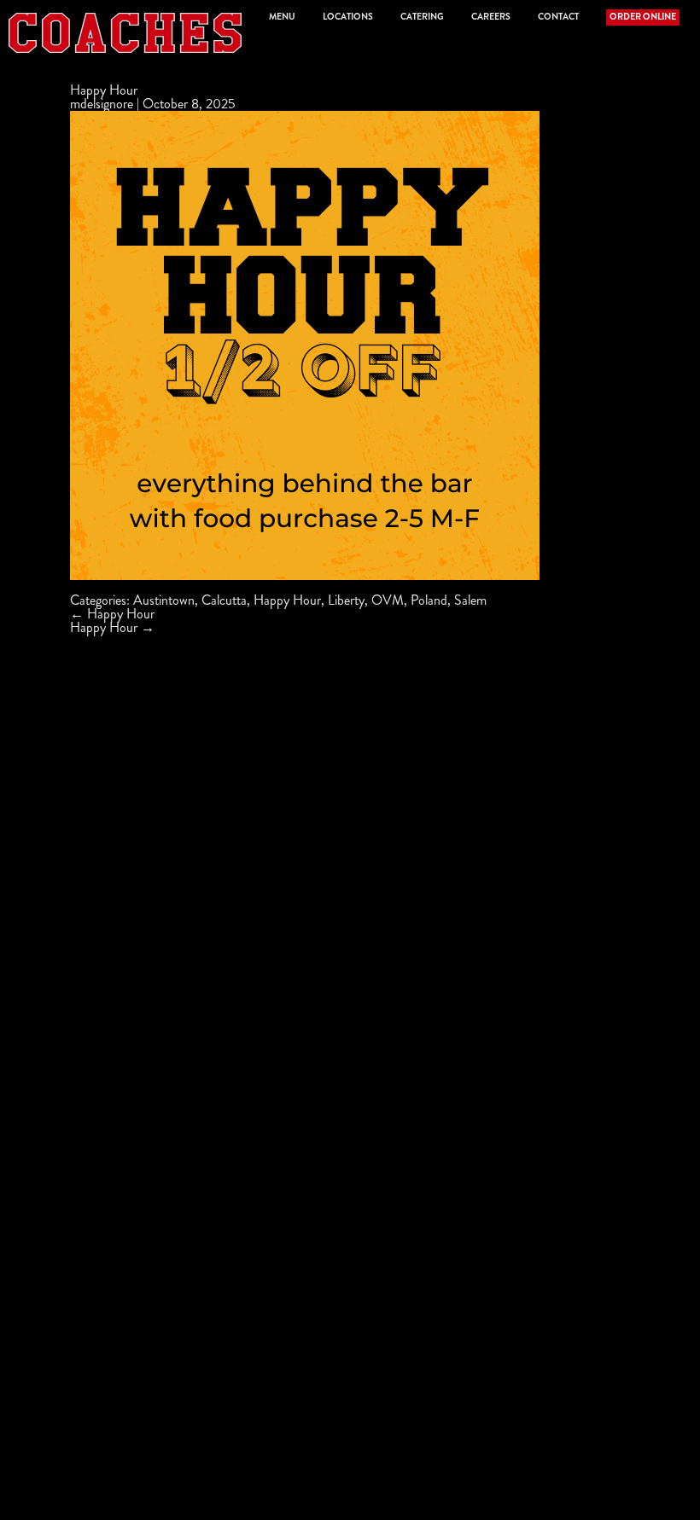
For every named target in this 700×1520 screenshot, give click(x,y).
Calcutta (224, 600)
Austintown (164, 600)
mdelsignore (101, 103)
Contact (558, 16)
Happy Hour (103, 90)
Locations (348, 16)
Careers (490, 16)
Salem (470, 600)
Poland (429, 600)
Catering (422, 16)
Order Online (643, 16)
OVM (387, 600)
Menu (282, 16)
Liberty (346, 600)
